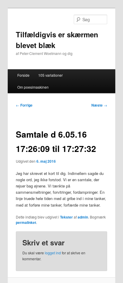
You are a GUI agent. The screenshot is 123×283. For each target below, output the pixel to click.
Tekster (66, 217)
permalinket (26, 222)
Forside (23, 75)
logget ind (53, 252)
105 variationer (50, 75)
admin (83, 217)
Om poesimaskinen (33, 87)
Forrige (24, 105)
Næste (99, 105)
